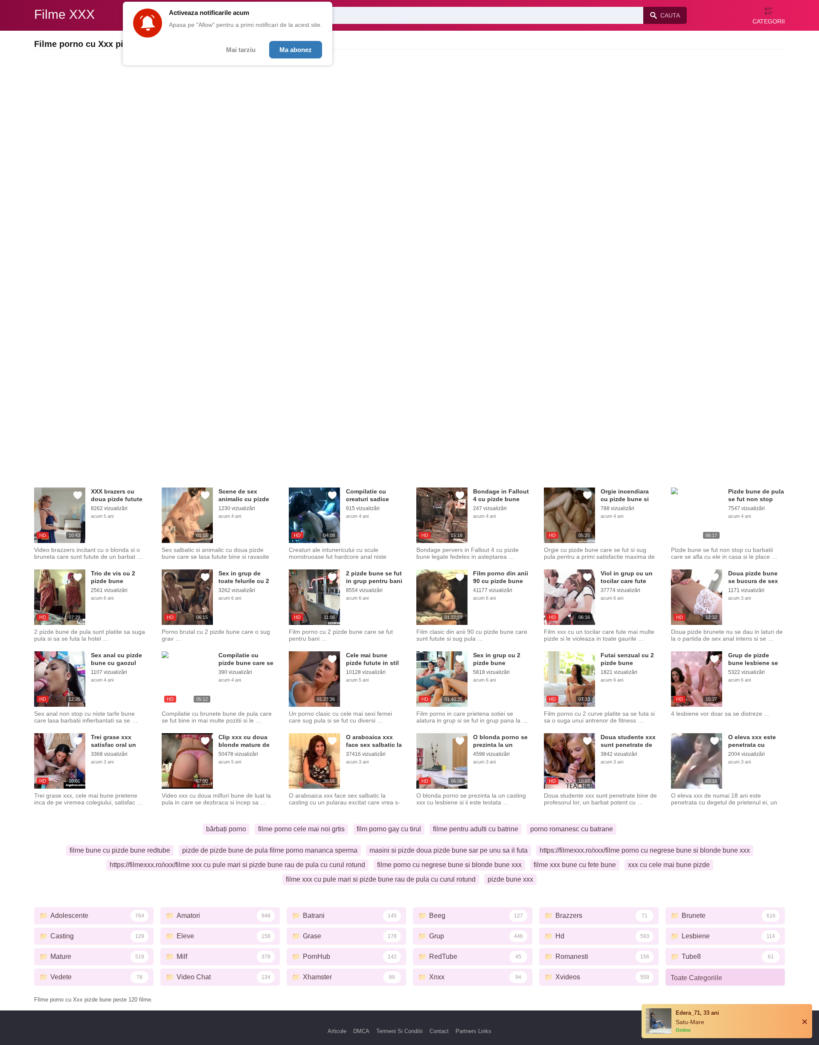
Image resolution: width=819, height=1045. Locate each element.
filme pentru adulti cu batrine (475, 829)
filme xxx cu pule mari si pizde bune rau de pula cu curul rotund (381, 879)
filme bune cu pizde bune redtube (120, 850)
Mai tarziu (241, 49)
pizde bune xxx (510, 879)
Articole (337, 1031)
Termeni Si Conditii (399, 1031)
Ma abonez (295, 49)
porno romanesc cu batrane (571, 829)
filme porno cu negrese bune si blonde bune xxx (449, 864)
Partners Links (473, 1031)
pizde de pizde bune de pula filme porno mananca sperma (269, 850)
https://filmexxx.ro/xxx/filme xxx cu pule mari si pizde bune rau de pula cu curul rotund (237, 864)
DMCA (361, 1031)
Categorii (768, 21)
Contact (439, 1031)
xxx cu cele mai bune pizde (669, 864)
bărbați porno (226, 829)
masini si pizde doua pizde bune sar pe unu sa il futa (448, 850)
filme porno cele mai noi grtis (301, 829)
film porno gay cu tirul (389, 829)
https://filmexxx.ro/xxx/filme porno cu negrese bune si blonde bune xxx (645, 850)
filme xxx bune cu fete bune (575, 864)
